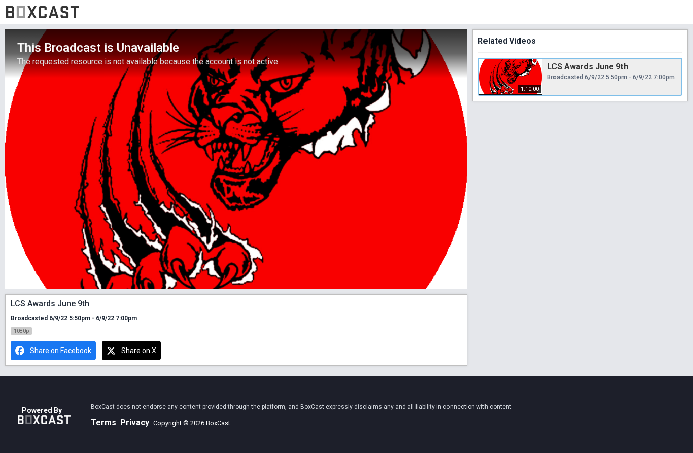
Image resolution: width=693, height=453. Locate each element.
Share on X (138, 350)
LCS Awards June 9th (587, 67)
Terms (103, 422)
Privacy (134, 422)
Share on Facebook (60, 350)
